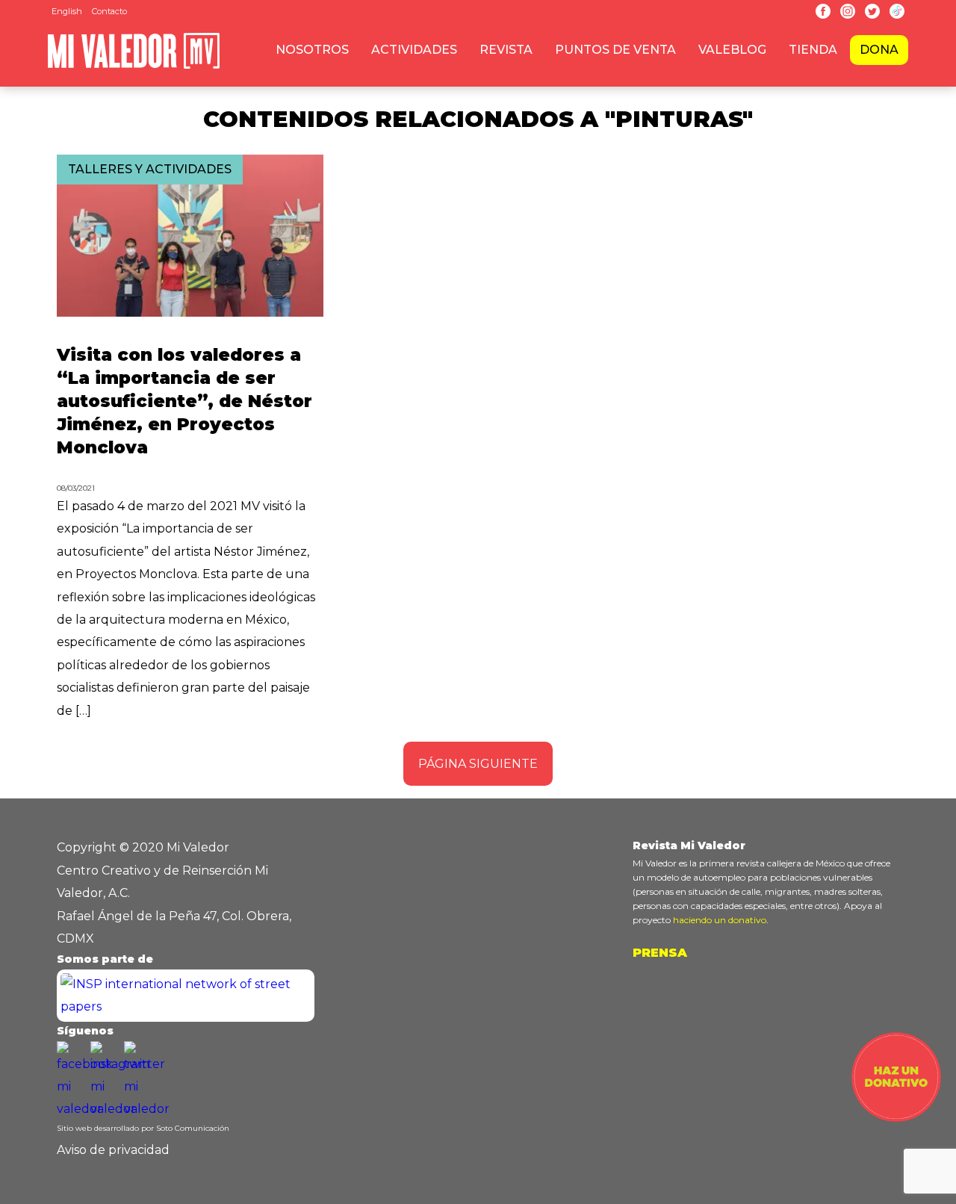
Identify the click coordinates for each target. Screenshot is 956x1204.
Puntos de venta (615, 50)
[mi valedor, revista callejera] (134, 66)
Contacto (109, 11)
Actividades (414, 50)
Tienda (813, 50)
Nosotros (312, 50)
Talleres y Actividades (150, 169)
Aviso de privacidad (113, 1150)
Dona (879, 50)
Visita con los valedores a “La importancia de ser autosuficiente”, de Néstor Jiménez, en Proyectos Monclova (184, 401)
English (67, 11)
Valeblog (732, 50)
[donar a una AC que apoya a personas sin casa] (896, 1118)
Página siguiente (478, 764)
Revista (506, 50)
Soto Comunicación (192, 1128)
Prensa (660, 953)
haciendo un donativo (719, 919)
